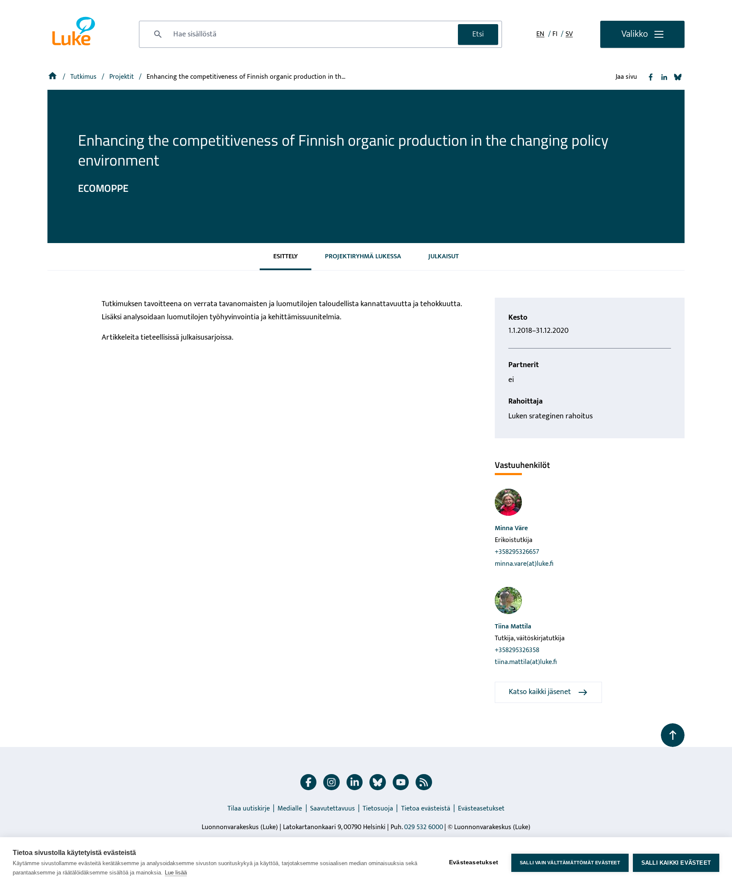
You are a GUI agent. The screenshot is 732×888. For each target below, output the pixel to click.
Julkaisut (443, 256)
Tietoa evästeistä (425, 808)
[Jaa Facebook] (651, 77)
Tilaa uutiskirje (248, 808)
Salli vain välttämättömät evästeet (570, 862)
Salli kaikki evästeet (676, 863)
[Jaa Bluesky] (678, 77)
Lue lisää (176, 872)
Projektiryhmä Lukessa (363, 256)
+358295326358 (517, 650)
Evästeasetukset (481, 808)
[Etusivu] (53, 77)
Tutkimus (84, 77)
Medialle (289, 808)
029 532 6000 (423, 827)
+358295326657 (517, 552)
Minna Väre (511, 528)
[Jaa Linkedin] (664, 77)
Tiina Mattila (513, 626)
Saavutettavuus (332, 808)
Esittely (285, 256)
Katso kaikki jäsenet (540, 692)
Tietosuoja (378, 808)
